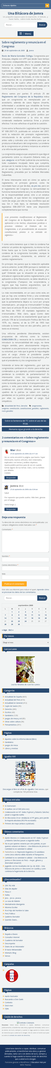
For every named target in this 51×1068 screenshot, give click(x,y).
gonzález (35, 408)
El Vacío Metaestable (13, 949)
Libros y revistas (11, 748)
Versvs (7, 956)
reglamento (44, 408)
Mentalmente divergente (15, 904)
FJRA (7, 1008)
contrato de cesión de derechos (19, 1035)
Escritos (8, 712)
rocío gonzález (7, 411)
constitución (14, 408)
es (36, 185)
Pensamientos (10, 725)
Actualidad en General (13, 703)
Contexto (8, 1002)
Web (3, 574)
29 (12, 624)
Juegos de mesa (11, 745)
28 (5, 624)
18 (32, 618)
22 (12, 621)
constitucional (25, 408)
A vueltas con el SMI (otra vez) (17, 809)
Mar (12, 450)
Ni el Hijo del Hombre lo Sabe (17, 910)
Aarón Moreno (11, 838)
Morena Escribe (11, 907)
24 (25, 621)
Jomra (31, 50)
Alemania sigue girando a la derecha (25, 429)
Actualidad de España (13, 697)
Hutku (7, 895)
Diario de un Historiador (14, 946)
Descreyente (10, 943)
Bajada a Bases (11, 934)
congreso (5, 408)
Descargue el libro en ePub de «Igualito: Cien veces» (23, 789)
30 (19, 624)
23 (19, 621)
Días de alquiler (11, 888)
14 (5, 618)
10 (25, 615)
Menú (28, 33)
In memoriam (10, 806)
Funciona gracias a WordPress (17, 1062)
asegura (10, 160)
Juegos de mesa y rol (13, 718)
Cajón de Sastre (11, 706)
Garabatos (9, 715)
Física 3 (8, 892)
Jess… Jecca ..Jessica (13, 898)
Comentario (7, 529)
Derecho (24, 406)
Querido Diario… (11, 920)
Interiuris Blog (10, 953)
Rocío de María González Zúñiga (17, 56)
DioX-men (9, 1005)
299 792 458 (10, 885)
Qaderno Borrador (12, 916)
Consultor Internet (12, 937)
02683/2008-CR (9, 339)
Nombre (6, 556)
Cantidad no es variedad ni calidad (18, 849)
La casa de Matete (12, 901)
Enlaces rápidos (9, 5)
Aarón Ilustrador (11, 996)
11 (32, 615)
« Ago (4, 630)
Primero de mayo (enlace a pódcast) (19, 823)
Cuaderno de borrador (14, 940)
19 (39, 618)
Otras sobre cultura (12, 721)
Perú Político (10, 913)
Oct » (11, 630)
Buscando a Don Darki (14, 999)
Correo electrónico (10, 565)
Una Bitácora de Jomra (25, 13)
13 (46, 615)
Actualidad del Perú (12, 406)
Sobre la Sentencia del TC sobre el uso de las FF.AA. (25, 422)
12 (39, 615)
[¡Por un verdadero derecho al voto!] (12, 982)
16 (19, 618)
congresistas (36, 406)
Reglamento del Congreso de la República (22, 96)
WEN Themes (25, 1065)
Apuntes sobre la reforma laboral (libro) (21, 739)
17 (25, 618)
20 (46, 618)
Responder (11, 477)
